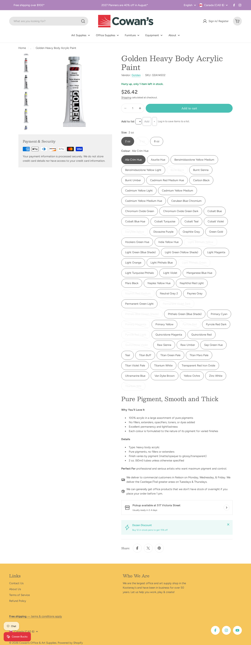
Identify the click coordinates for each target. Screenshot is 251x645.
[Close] (228, 524)
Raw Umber (187, 345)
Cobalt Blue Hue (135, 221)
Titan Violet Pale (135, 365)
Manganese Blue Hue (199, 273)
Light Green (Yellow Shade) (181, 252)
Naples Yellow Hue (159, 283)
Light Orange (133, 262)
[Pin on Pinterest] (159, 548)
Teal (127, 355)
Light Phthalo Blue (161, 262)
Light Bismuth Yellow (201, 243)
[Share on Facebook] (137, 548)
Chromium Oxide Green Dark (180, 211)
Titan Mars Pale (199, 355)
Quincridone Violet (137, 346)
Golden (136, 75)
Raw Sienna (164, 345)
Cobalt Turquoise (164, 221)
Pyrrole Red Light (137, 336)
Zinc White (215, 375)
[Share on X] (148, 548)
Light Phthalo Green (195, 264)
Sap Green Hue (213, 345)
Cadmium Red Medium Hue (167, 180)
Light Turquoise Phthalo (139, 273)
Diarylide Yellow (136, 233)
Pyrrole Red (192, 326)
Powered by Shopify (70, 642)
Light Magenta (216, 252)
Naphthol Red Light (192, 283)
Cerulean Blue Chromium (186, 201)
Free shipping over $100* (29, 5)
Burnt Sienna (201, 170)
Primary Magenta (137, 326)
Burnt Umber (133, 180)
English (188, 5)
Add (146, 121)
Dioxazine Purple (163, 231)
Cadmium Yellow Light (139, 190)
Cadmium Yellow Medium (177, 190)
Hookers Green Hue (137, 242)
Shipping (126, 97)
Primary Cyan (219, 314)
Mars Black (131, 283)
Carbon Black (201, 180)
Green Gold (216, 231)
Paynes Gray (194, 293)
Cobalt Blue (214, 211)
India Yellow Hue (168, 242)
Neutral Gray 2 (169, 293)
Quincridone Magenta (168, 334)
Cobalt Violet (216, 221)
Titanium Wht (135, 387)
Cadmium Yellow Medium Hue (143, 201)
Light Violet (170, 273)
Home (22, 48)
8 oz (156, 141)
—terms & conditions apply (35, 616)
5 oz (144, 143)
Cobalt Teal (191, 221)
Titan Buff (145, 355)
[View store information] (227, 507)
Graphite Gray (191, 231)
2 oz (127, 141)
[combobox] (48, 21)
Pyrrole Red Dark (216, 324)
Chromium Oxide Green (139, 211)
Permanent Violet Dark (176, 305)
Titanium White (163, 365)
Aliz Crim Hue (133, 159)
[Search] (83, 21)
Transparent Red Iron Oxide (198, 365)
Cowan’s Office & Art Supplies (37, 642)
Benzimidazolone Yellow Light (143, 170)
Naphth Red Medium (138, 295)
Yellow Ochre (192, 375)
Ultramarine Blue (135, 375)
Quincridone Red (201, 334)
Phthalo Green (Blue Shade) (185, 314)
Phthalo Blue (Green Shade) (142, 315)
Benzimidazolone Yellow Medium (194, 159)
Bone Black (179, 171)
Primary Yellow (164, 324)
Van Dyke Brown (165, 375)
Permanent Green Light (139, 303)
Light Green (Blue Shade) (140, 252)
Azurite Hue (158, 159)
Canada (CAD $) (214, 5)
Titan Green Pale (170, 355)
